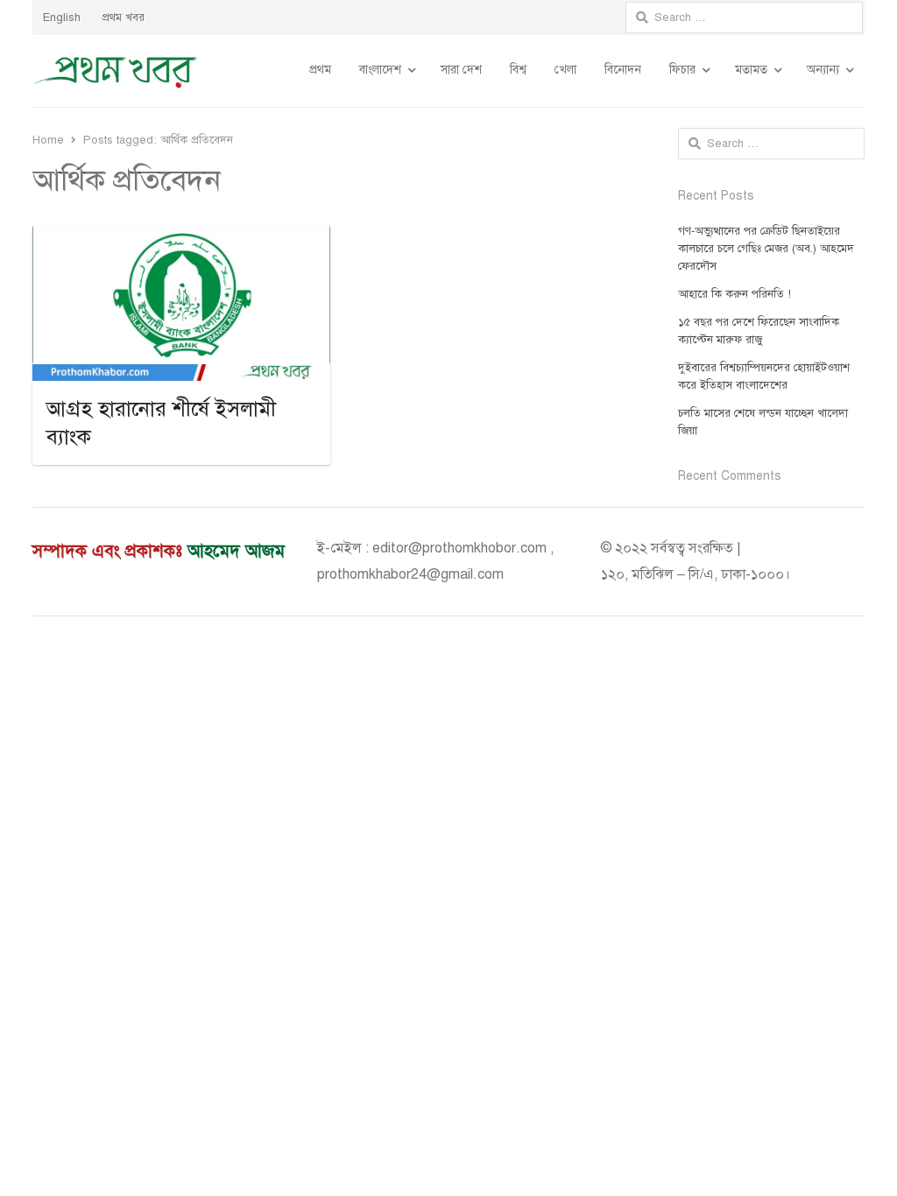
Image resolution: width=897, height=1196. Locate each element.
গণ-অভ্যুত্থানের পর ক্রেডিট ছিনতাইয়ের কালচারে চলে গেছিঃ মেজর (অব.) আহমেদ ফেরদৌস (766, 248)
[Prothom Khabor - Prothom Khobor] (115, 71)
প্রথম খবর (123, 18)
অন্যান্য (823, 69)
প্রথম (320, 69)
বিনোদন (622, 69)
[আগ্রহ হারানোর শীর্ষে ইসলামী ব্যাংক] (181, 236)
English (62, 18)
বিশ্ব (518, 69)
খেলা (565, 69)
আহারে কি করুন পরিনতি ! (734, 294)
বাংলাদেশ (380, 69)
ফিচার (682, 69)
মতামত (751, 69)
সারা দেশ (461, 69)
